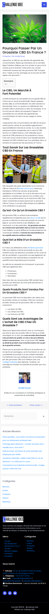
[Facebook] (5, 593)
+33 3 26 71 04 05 (22, 576)
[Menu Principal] (44, 4)
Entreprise (6, 56)
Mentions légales (11, 551)
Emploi (5, 490)
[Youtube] (15, 593)
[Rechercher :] (20, 416)
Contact (7, 548)
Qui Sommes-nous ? (12, 546)
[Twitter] (10, 593)
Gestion (6, 498)
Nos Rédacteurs (10, 544)
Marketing (6, 502)
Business (6, 487)
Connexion (8, 554)
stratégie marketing (10, 362)
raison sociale (35, 218)
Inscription (8, 556)
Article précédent (14, 405)
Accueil (7, 541)
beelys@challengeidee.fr (32, 581)
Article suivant (36, 405)
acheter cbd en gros (25, 188)
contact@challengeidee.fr (21, 578)
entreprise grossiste (35, 248)
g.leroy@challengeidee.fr (12, 581)
